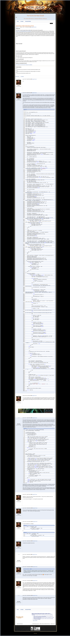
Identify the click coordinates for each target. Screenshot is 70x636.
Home (18, 21)
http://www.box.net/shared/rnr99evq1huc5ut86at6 (24, 64)
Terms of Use (35, 633)
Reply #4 (19, 417)
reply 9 (31, 568)
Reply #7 (19, 521)
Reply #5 (19, 494)
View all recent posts (20, 623)
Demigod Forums (34, 79)
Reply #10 (19, 566)
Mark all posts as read (36, 623)
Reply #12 (19, 595)
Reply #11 (19, 580)
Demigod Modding (28, 21)
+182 (18, 87)
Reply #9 (19, 554)
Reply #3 (19, 395)
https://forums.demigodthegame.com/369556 (23, 31)
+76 (18, 426)
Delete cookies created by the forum (45, 623)
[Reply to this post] (54, 76)
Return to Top (53, 623)
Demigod (22, 21)
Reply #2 (19, 92)
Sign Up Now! (35, 620)
